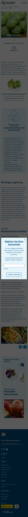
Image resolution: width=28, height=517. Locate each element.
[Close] (25, 239)
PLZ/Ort (6, 268)
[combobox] (14, 265)
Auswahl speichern (14, 274)
